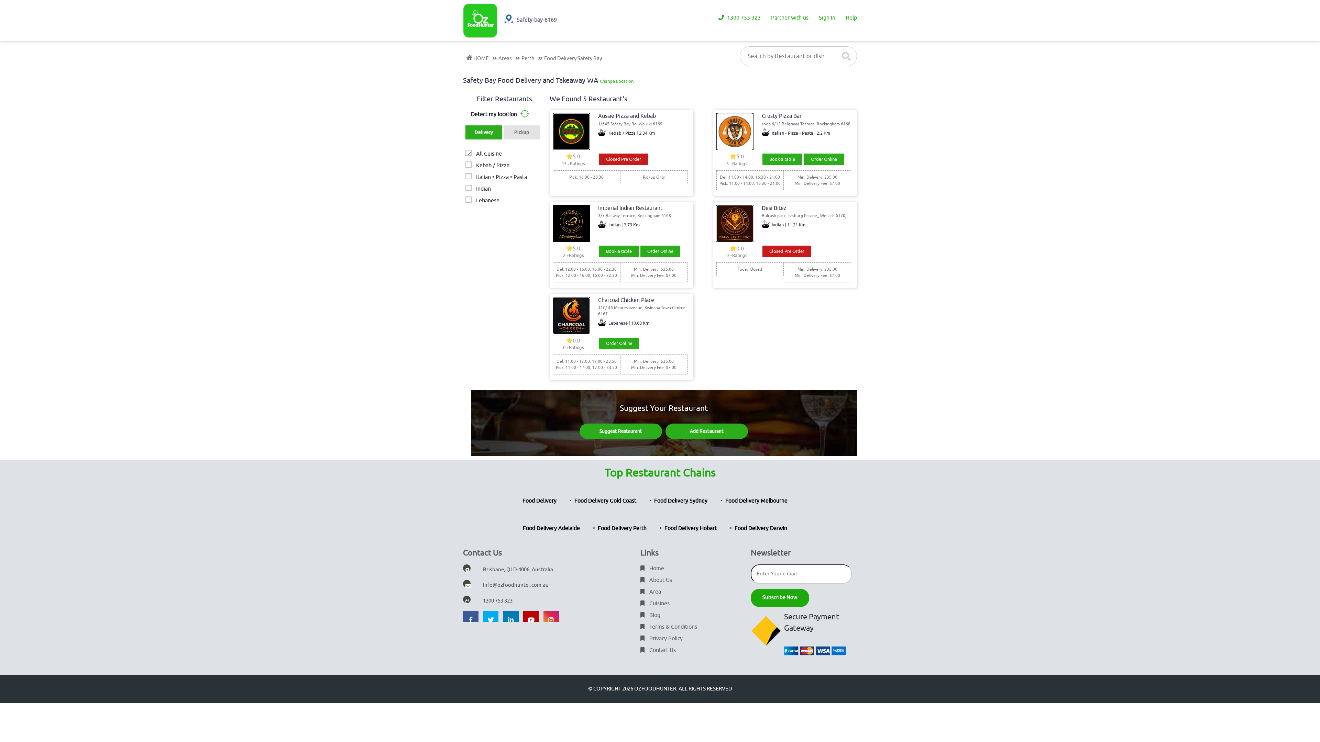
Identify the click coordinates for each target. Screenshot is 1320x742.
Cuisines (659, 603)
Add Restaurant (707, 431)
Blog (654, 615)
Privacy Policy (665, 638)
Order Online (824, 159)
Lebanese (487, 200)
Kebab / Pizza (492, 165)
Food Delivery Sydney (680, 500)
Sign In (827, 17)
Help (851, 17)
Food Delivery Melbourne (756, 500)
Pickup (521, 132)
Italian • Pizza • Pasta (501, 177)
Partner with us (789, 17)
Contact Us (662, 650)
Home (656, 568)
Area (654, 591)
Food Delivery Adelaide (551, 528)
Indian (483, 189)
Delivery (484, 132)
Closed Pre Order (623, 159)
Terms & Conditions (672, 626)
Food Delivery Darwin (761, 528)
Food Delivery (539, 500)
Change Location (617, 81)
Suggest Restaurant (621, 431)
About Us (660, 580)
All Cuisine (489, 153)
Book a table (782, 159)
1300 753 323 (743, 17)
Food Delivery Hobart (690, 528)
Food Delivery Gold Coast (605, 500)
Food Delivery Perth (622, 528)
